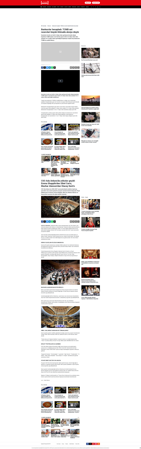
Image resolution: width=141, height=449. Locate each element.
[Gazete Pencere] (44, 2)
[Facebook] (42, 67)
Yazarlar (74, 6)
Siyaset (62, 6)
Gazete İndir (96, 2)
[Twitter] (45, 67)
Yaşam (87, 6)
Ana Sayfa (44, 25)
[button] (73, 67)
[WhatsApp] (52, 67)
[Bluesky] (47, 67)
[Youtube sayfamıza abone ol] (98, 7)
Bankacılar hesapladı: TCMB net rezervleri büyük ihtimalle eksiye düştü (65, 25)
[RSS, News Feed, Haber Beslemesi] (98, 444)
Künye (63, 443)
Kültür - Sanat (67, 6)
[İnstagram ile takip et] (91, 7)
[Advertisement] (90, 35)
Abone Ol (88, 2)
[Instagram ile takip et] (95, 444)
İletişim (66, 443)
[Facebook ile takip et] (93, 7)
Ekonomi (49, 6)
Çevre (78, 6)
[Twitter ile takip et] (96, 7)
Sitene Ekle (77, 443)
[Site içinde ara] (100, 7)
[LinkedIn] (50, 67)
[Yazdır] (71, 67)
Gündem (44, 6)
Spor (58, 6)
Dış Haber (54, 6)
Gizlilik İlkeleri (71, 443)
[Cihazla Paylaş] (54, 67)
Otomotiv (83, 6)
